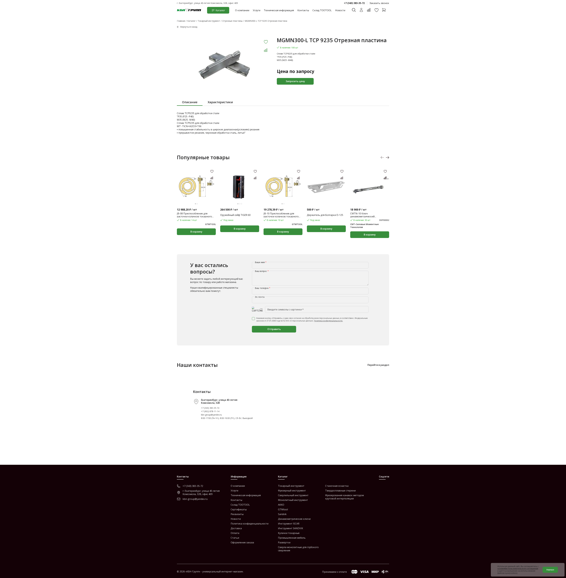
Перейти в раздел (378, 365)
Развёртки (284, 542)
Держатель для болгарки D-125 (325, 215)
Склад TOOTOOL (322, 10)
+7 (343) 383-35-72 (354, 3)
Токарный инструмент (291, 485)
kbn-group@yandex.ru (211, 414)
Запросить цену (295, 81)
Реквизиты (237, 514)
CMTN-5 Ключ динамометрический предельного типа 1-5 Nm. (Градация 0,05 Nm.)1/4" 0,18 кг (498, 215)
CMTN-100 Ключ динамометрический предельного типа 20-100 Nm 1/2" (454, 215)
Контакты (303, 10)
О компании (242, 10)
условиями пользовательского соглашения (517, 568)
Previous (382, 157)
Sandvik (282, 514)
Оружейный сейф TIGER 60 (235, 215)
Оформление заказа (242, 542)
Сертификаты (239, 509)
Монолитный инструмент (293, 500)
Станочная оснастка (336, 485)
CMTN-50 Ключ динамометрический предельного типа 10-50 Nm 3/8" (542, 215)
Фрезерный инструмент (292, 490)
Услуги (256, 10)
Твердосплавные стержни (340, 490)
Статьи (235, 537)
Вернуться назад (188, 26)
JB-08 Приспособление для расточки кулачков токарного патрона (194, 215)
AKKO (281, 504)
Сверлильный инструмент (293, 495)
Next (387, 157)
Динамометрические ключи (294, 518)
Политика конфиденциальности (249, 523)
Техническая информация (279, 10)
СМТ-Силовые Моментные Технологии (364, 226)
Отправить (274, 329)
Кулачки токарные (289, 533)
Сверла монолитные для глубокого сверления (298, 549)
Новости (340, 10)
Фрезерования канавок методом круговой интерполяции (344, 497)
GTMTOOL (210, 224)
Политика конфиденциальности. (328, 321)
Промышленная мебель (292, 537)
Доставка (236, 528)
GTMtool (283, 509)
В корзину (196, 231)
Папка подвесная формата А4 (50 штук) (413, 215)
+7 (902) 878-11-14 (210, 411)
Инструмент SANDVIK (290, 528)
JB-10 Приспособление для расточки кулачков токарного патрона (281, 215)
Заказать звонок (379, 3)
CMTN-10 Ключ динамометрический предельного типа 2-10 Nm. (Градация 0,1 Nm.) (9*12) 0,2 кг (368, 215)
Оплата (235, 533)
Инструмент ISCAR (288, 523)
